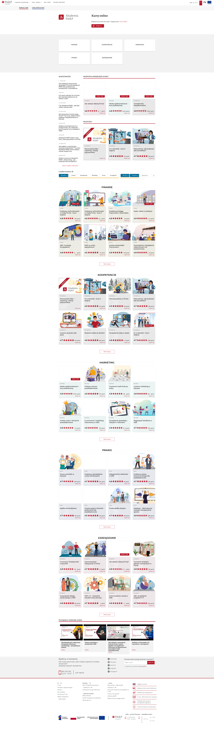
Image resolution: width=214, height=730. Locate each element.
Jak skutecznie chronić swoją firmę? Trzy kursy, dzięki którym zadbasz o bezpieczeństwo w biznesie (69, 116)
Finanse (73, 175)
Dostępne (134, 175)
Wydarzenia (47, 2)
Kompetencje (83, 175)
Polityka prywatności (144, 701)
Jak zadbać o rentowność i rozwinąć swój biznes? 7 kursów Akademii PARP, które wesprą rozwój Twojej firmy (69, 149)
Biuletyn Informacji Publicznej (146, 688)
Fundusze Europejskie (22, 2)
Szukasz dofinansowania (38, 7)
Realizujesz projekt (23, 7)
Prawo (103, 175)
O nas (196, 2)
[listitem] (71, 638)
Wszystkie (63, 175)
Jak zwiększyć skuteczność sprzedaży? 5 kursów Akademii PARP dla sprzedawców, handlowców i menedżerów (69, 86)
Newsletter (143, 666)
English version (142, 684)
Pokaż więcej (109, 264)
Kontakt (192, 2)
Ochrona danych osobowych (146, 707)
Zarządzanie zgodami (144, 703)
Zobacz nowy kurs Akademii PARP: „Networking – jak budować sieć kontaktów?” (68, 159)
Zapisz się (150, 662)
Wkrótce (125, 175)
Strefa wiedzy (36, 2)
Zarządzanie (113, 175)
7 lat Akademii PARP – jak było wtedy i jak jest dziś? (69, 106)
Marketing (94, 175)
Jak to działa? (123, 21)
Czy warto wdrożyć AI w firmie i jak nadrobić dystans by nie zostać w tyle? (69, 97)
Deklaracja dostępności (145, 692)
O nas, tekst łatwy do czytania (147, 697)
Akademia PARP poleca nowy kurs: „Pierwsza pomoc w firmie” (70, 138)
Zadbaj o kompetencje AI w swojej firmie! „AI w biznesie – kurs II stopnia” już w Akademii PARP (69, 128)
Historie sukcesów (59, 2)
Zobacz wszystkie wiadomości (70, 165)
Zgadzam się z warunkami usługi (133, 666)
